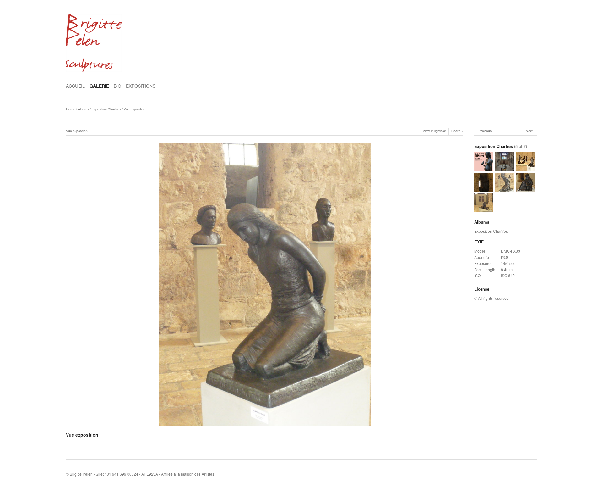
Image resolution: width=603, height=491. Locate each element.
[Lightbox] (265, 426)
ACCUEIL (75, 86)
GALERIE (99, 86)
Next (529, 130)
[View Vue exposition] (504, 167)
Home (70, 109)
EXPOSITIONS (140, 86)
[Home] (94, 43)
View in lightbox (434, 130)
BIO (117, 86)
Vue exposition (134, 109)
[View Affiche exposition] (483, 167)
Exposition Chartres (106, 109)
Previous (485, 130)
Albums (83, 109)
